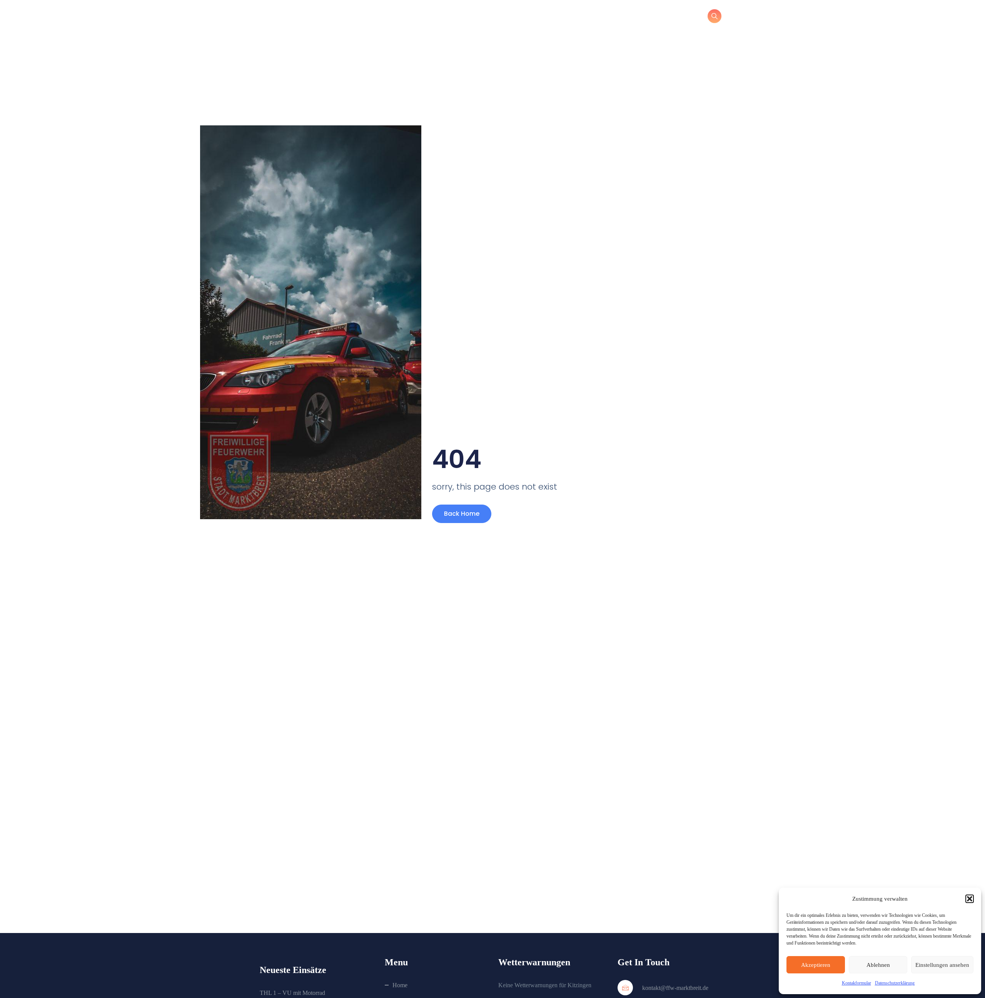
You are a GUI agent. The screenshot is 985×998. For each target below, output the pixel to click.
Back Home (461, 513)
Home (399, 985)
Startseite (496, 17)
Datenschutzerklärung (895, 983)
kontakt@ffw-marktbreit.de (674, 988)
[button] (969, 899)
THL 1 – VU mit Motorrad (292, 993)
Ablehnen (878, 965)
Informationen (547, 17)
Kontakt (598, 17)
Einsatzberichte (649, 17)
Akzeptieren (815, 965)
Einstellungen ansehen (942, 965)
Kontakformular (856, 983)
